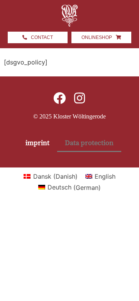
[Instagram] (79, 98)
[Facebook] (59, 98)
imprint (37, 143)
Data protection (89, 143)
